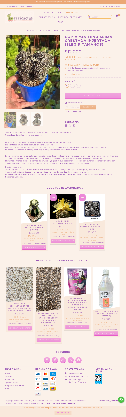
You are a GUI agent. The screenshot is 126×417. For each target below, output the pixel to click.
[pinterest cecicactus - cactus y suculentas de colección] (78, 360)
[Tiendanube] (110, 401)
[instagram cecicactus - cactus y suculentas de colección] (47, 360)
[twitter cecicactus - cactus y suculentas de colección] (71, 360)
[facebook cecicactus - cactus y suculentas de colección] (55, 360)
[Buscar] (89, 17)
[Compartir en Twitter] (70, 125)
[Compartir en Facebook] (66, 125)
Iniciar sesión (115, 6)
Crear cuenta (105, 6)
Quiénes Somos (47, 17)
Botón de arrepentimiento (64, 403)
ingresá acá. (45, 403)
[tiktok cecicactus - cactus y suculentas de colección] (63, 360)
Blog (60, 22)
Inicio (46, 12)
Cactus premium (45, 30)
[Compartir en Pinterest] (74, 125)
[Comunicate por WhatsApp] (121, 400)
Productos (72, 12)
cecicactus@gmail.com (28, 6)
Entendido (63, 413)
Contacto (57, 12)
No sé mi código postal (73, 111)
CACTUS (34, 30)
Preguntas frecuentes (70, 17)
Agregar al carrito (106, 333)
